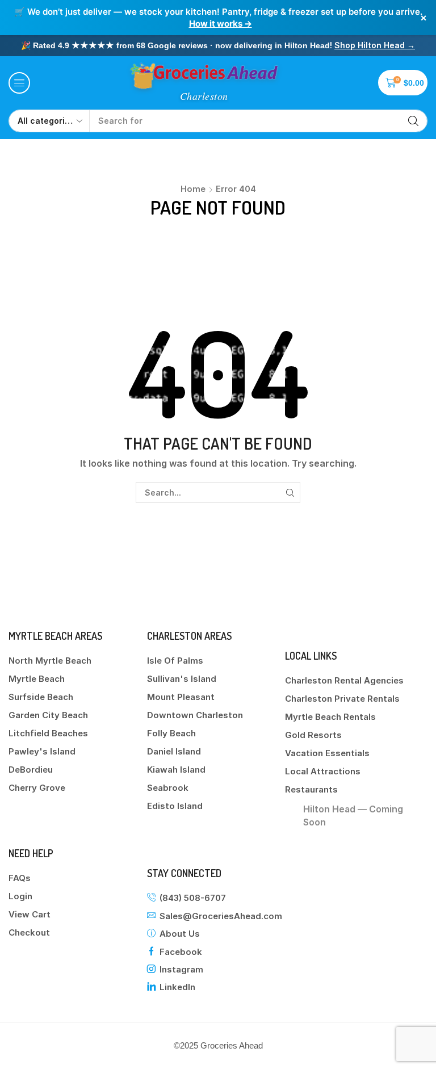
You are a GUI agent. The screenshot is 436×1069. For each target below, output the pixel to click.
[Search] (413, 121)
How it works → (220, 23)
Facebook (181, 951)
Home (193, 188)
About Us (180, 933)
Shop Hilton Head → (374, 45)
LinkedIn (177, 987)
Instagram (181, 969)
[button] (19, 83)
